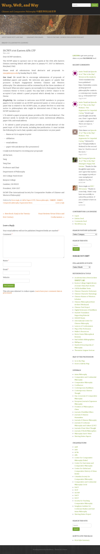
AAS (76, 450)
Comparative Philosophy (83, 382)
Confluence (79, 385)
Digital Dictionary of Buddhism (86, 310)
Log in (77, 216)
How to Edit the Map (82, 364)
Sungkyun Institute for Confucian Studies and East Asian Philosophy (85, 508)
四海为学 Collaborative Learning (15, 43)
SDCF (77, 498)
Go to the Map (80, 361)
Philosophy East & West (83, 434)
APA (76, 455)
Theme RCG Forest (61, 549)
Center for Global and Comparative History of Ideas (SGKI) (86, 471)
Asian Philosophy (81, 374)
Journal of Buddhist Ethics (84, 412)
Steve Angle (15, 200)
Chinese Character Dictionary (85, 291)
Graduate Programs (35, 37)
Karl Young (83, 158)
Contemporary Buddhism (84, 388)
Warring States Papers (83, 436)
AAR (76, 447)
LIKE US (76, 56)
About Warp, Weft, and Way (12, 37)
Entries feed (79, 218)
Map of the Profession (83, 329)
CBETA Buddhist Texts (83, 288)
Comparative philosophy (11, 203)
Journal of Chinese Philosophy (86, 420)
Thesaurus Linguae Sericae (85, 350)
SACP (77, 495)
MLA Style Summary (82, 540)
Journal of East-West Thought (85, 428)
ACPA (77, 452)
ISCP (76, 490)
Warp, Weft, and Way (20, 5)
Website (6, 277)
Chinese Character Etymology (86, 294)
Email (6, 269)
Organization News (25, 203)
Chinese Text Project (82, 307)
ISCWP (77, 493)
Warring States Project (83, 514)
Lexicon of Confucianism (84, 326)
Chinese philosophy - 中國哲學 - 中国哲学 (49, 200)
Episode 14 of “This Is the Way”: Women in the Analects (88, 74)
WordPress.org (80, 224)
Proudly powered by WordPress (43, 549)
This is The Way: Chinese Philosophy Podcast (65, 37)
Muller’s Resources (82, 331)
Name (6, 261)
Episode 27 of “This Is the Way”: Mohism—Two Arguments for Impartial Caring (88, 107)
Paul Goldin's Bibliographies (85, 339)
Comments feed (81, 221)
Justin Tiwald (83, 72)
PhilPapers (78, 342)
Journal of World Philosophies (85, 431)
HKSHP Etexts (80, 318)
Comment (8, 234)
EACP (77, 487)
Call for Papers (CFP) (28, 200)
